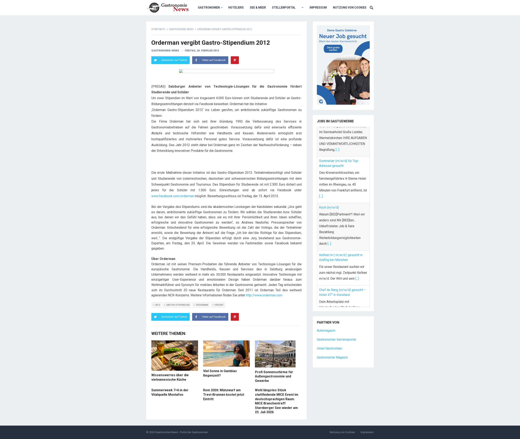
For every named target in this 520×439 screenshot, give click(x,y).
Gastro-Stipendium (178, 305)
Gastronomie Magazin (332, 347)
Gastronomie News (181, 29)
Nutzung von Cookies (349, 7)
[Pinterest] (235, 60)
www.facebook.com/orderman (172, 196)
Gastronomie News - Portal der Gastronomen (181, 432)
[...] (321, 166)
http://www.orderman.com (264, 295)
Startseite (158, 29)
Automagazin (326, 320)
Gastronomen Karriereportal (336, 329)
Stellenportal (284, 7)
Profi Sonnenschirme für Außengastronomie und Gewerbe (274, 376)
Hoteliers (236, 7)
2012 (157, 305)
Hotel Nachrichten (329, 338)
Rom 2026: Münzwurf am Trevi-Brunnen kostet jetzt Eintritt (223, 394)
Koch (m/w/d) (329, 178)
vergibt (219, 305)
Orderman (202, 305)
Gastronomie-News (165, 50)
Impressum (318, 7)
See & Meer (258, 7)
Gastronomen (209, 7)
